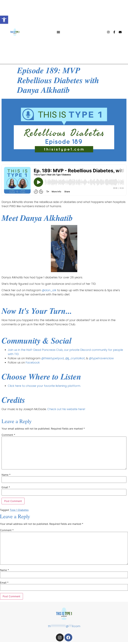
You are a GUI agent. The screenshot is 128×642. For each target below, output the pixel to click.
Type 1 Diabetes (19, 510)
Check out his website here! (66, 409)
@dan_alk (49, 290)
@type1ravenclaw (101, 358)
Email (6, 487)
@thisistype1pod (52, 358)
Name (6, 474)
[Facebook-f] (114, 32)
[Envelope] (120, 32)
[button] (4, 20)
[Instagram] (108, 32)
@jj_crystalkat (75, 358)
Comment (8, 435)
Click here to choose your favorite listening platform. (44, 386)
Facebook (33, 362)
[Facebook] (68, 637)
